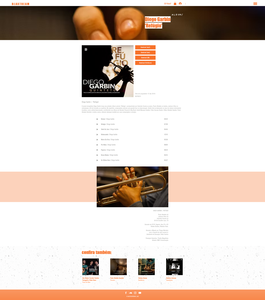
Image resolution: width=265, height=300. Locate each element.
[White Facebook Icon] (125, 292)
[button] (255, 3)
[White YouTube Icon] (139, 292)
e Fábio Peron (92, 280)
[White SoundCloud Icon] (130, 292)
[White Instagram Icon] (135, 292)
